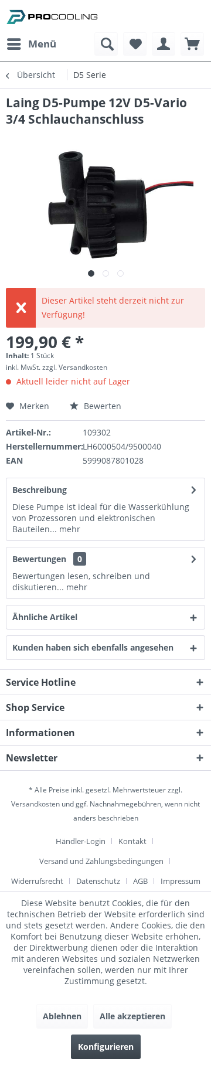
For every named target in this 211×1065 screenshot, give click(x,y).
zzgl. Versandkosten (74, 367)
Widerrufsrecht (37, 881)
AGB (140, 881)
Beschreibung (39, 489)
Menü (42, 43)
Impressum (180, 881)
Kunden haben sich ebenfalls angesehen (92, 647)
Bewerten (101, 405)
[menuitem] (31, 44)
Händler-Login (81, 841)
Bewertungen (39, 558)
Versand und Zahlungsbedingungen (101, 861)
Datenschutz (98, 881)
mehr (68, 529)
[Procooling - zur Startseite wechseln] (52, 16)
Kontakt (132, 841)
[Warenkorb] (192, 44)
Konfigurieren (106, 1046)
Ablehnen (62, 1016)
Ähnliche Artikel (44, 616)
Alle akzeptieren (132, 1016)
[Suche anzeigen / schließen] (106, 44)
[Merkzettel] (135, 44)
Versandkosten (35, 804)
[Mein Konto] (163, 44)
